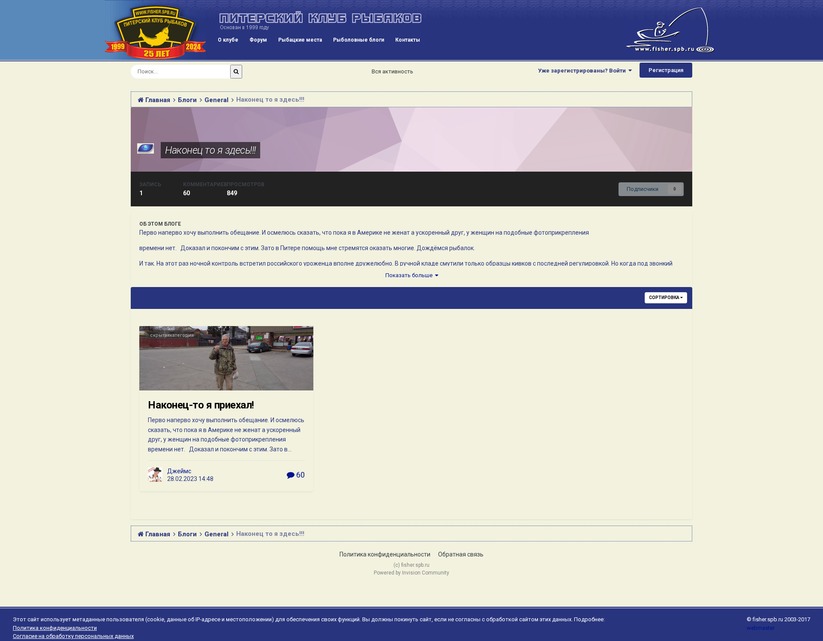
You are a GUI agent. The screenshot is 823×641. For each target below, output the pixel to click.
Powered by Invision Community (411, 573)
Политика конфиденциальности (384, 554)
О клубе (228, 40)
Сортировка (664, 297)
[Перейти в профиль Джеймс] (155, 474)
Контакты (407, 40)
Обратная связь (461, 554)
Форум (258, 40)
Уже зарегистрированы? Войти (583, 70)
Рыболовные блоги (358, 40)
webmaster (761, 628)
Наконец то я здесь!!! (210, 150)
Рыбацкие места (300, 40)
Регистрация (666, 70)
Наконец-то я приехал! (201, 405)
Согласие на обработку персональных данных (73, 636)
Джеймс (179, 471)
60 (299, 474)
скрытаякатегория (172, 335)
